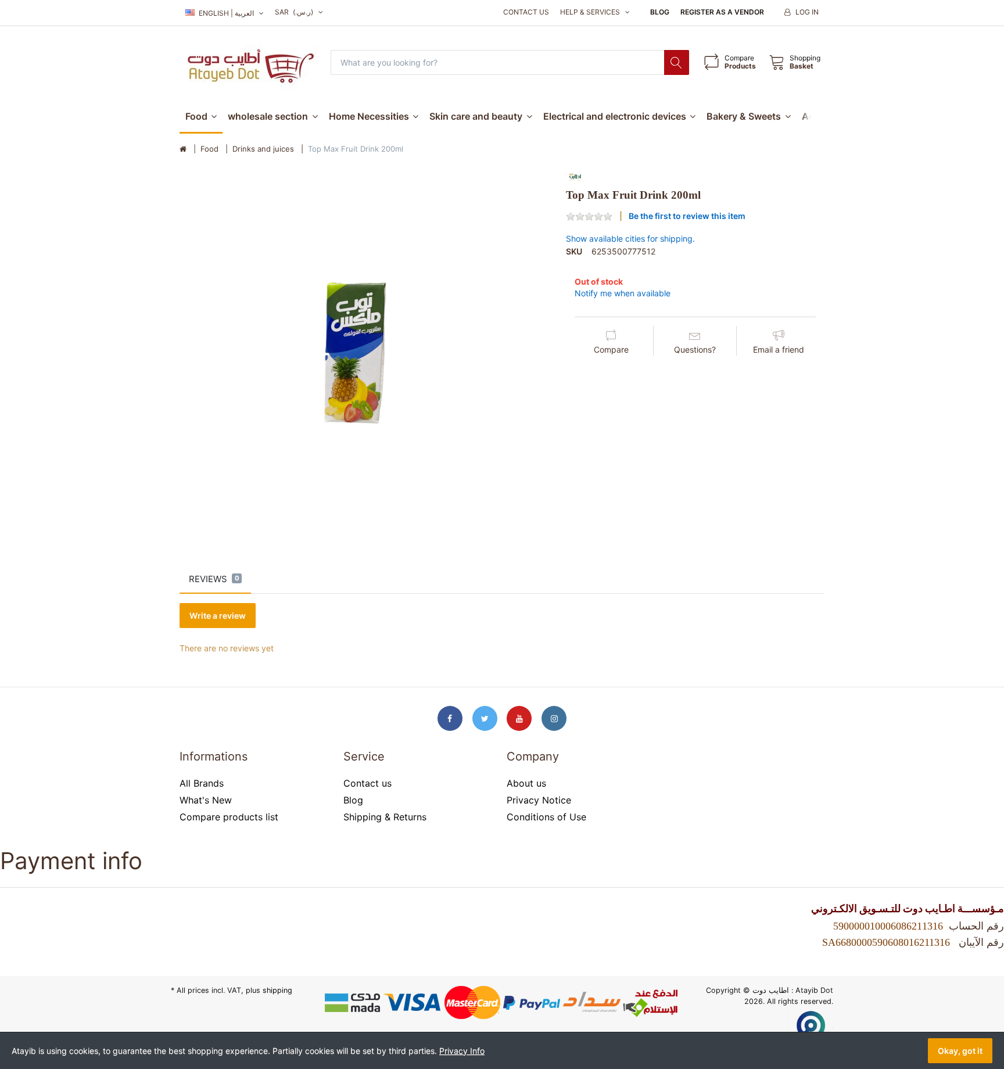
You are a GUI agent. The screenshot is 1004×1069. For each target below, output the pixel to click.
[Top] (183, 149)
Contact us (526, 12)
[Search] (676, 62)
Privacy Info (462, 1051)
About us (526, 783)
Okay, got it (960, 1051)
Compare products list (229, 817)
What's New (206, 800)
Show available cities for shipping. (630, 238)
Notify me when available (622, 293)
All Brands (202, 783)
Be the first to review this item (687, 216)
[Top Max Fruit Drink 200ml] (364, 352)
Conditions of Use (546, 817)
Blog (659, 12)
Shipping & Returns (384, 817)
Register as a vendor (722, 12)
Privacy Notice (539, 800)
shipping (277, 990)
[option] (364, 352)
